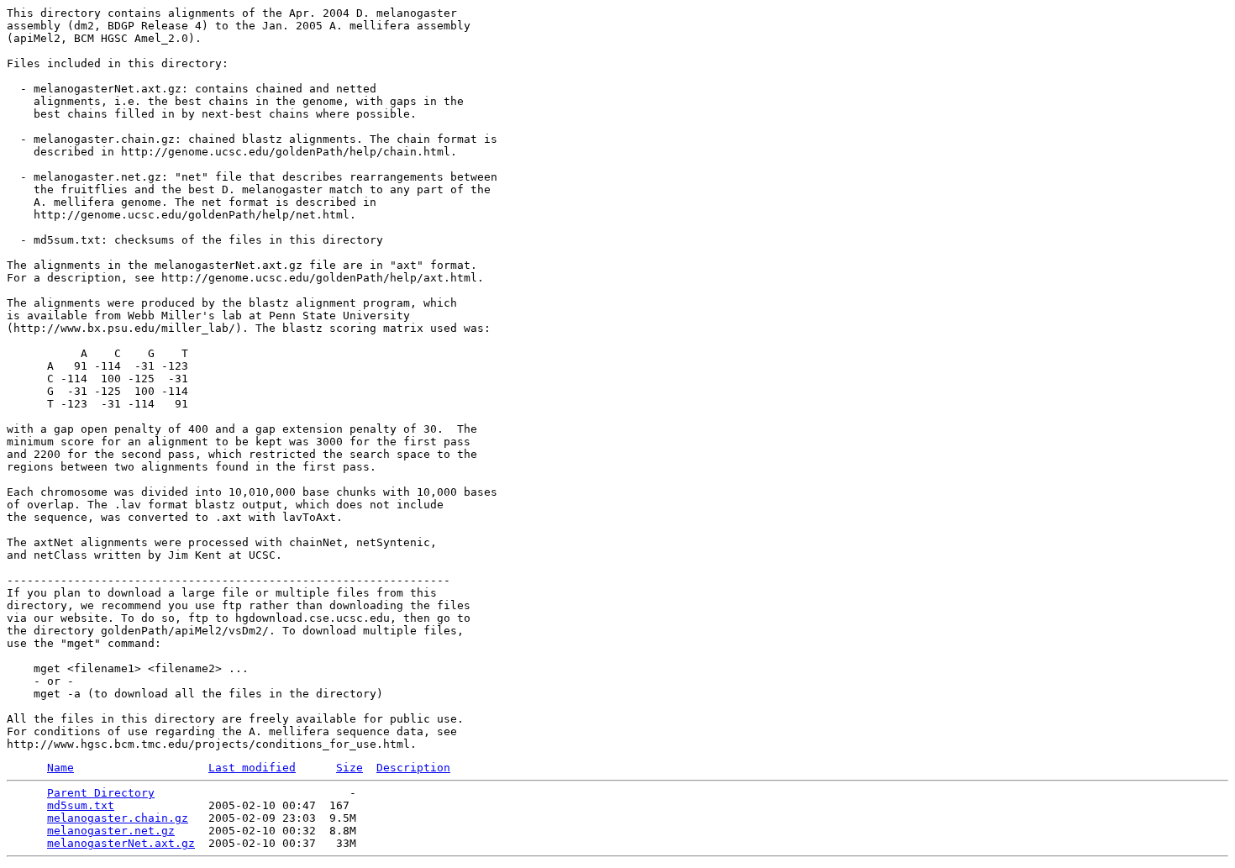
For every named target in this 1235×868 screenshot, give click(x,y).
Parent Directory (101, 792)
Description (413, 767)
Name (60, 767)
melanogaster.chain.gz (117, 818)
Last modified (252, 767)
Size (349, 767)
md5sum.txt (80, 805)
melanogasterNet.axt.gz (121, 843)
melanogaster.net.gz (111, 830)
